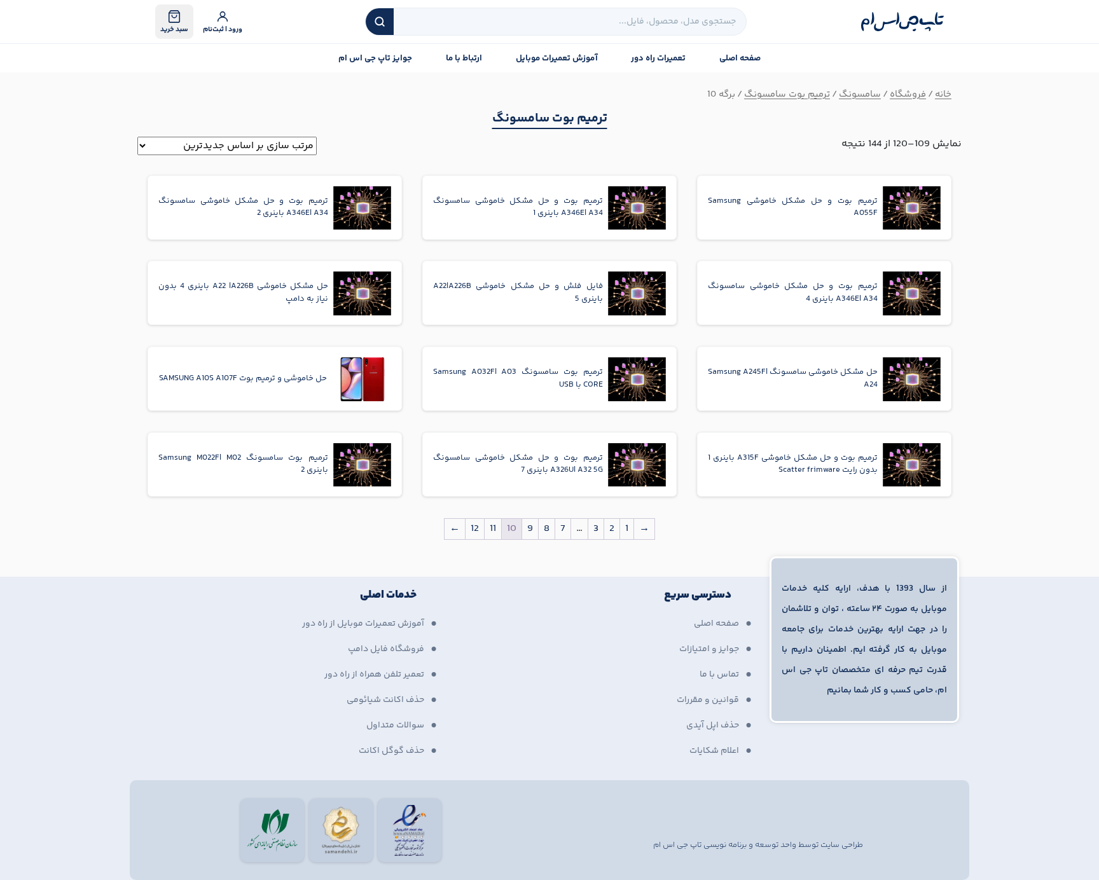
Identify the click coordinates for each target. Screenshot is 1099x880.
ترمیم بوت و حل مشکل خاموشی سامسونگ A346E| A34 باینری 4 (793, 292)
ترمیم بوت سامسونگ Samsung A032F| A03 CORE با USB (518, 378)
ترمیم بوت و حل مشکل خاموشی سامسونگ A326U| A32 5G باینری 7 (518, 464)
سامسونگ (860, 94)
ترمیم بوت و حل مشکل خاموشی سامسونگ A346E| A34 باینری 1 (518, 207)
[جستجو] (380, 22)
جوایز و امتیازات (709, 649)
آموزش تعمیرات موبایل (557, 58)
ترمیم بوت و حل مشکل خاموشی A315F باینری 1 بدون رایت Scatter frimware (793, 464)
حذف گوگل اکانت (391, 751)
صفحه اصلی (740, 58)
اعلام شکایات (714, 751)
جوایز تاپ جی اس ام (375, 58)
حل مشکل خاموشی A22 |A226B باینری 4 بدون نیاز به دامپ (243, 292)
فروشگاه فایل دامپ (386, 649)
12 (475, 529)
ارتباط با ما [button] (464, 58)
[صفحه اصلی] (902, 21)
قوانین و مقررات (708, 700)
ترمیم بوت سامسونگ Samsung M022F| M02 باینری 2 (243, 464)
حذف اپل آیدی (712, 725)
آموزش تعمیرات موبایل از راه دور (363, 624)
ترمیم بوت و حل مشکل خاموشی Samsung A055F (793, 207)
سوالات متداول (395, 725)
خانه (943, 94)
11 (493, 529)
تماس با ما (719, 675)
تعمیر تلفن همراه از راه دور (374, 675)
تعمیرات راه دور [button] (658, 58)
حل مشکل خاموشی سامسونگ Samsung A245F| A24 (793, 378)
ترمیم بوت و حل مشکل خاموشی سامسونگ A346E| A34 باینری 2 (243, 207)
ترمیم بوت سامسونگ (787, 94)
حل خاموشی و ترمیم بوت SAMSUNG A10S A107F (243, 379)
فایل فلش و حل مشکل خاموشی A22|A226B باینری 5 (518, 292)
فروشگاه (908, 94)
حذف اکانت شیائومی (385, 700)
